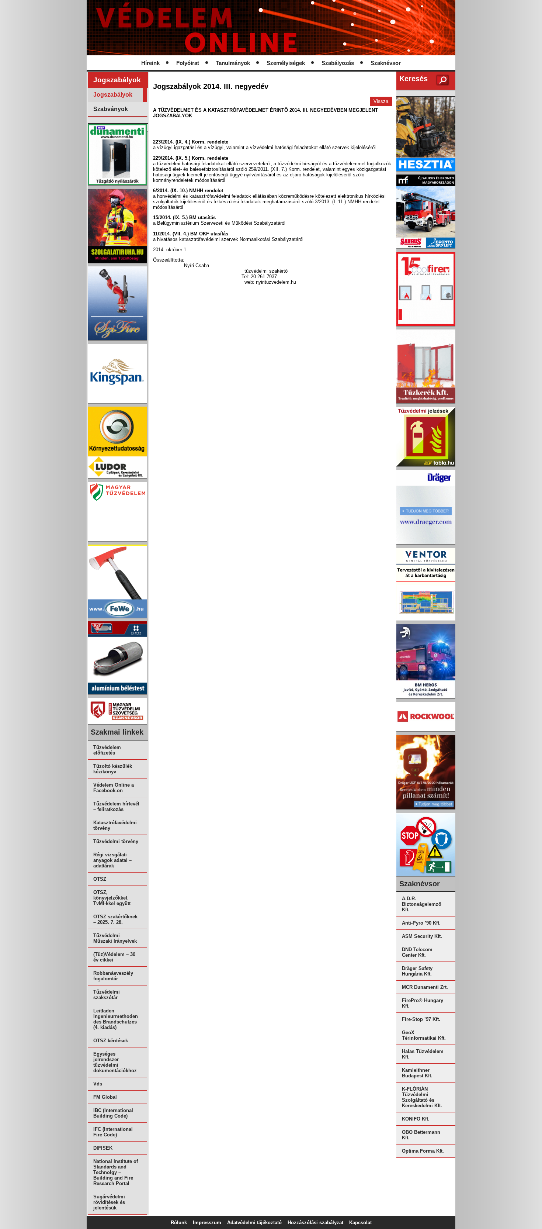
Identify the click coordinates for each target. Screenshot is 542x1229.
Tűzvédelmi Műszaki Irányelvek (115, 938)
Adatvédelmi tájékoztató (254, 1222)
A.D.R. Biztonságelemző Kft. (421, 904)
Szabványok (110, 109)
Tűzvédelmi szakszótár (106, 994)
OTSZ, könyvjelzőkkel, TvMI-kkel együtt (112, 898)
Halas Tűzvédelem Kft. (423, 1054)
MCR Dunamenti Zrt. (425, 987)
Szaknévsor (386, 63)
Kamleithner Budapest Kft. (417, 1072)
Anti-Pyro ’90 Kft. (421, 923)
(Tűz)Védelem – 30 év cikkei (114, 957)
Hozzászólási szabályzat (315, 1222)
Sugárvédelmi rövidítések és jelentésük (109, 1202)
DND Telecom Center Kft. (417, 952)
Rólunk (179, 1222)
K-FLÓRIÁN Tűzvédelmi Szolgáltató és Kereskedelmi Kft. (422, 1097)
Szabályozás (338, 63)
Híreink (150, 63)
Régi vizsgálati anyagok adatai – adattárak (112, 860)
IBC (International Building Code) (113, 1113)
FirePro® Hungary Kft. (422, 1003)
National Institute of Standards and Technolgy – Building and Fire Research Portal (115, 1172)
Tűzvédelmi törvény (115, 841)
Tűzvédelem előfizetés (107, 750)
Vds (97, 1084)
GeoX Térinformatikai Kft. (424, 1035)
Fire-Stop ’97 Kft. (421, 1019)
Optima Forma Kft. (423, 1151)
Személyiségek (286, 63)
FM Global (105, 1097)
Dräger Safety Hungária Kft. (417, 971)
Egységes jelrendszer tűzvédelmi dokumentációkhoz (115, 1062)
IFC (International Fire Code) (113, 1131)
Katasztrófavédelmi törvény (115, 825)
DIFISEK (102, 1148)
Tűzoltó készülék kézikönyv (112, 768)
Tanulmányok (233, 63)
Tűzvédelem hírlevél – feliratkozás (116, 806)
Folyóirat (187, 63)
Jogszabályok (112, 95)
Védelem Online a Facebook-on (113, 787)
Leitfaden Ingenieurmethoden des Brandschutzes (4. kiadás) (115, 1019)
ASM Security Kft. (422, 936)
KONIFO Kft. (416, 1119)
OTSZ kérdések (110, 1040)
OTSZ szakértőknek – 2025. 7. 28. (115, 919)
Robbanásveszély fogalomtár (113, 975)
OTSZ (99, 879)
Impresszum (207, 1222)
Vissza (381, 101)
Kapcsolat (360, 1222)
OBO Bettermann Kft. (421, 1134)
